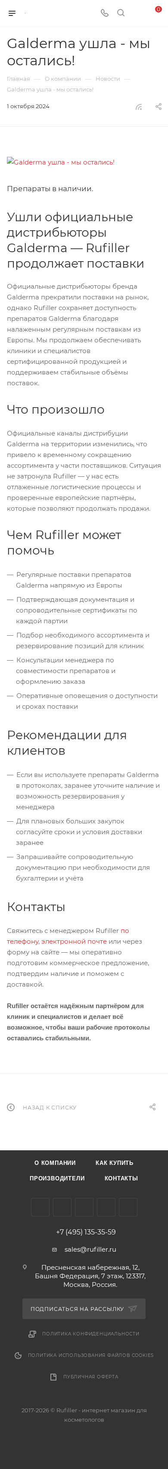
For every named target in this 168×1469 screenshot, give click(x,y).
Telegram (62, 1207)
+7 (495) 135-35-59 (86, 1232)
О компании (55, 1163)
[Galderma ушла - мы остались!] (84, 162)
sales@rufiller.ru (90, 1249)
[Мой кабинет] (137, 13)
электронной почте (74, 941)
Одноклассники (84, 1207)
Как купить (115, 1163)
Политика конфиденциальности (91, 1334)
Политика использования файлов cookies (91, 1355)
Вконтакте (40, 1207)
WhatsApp (128, 1207)
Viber (106, 1207)
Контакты (121, 1178)
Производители (57, 1178)
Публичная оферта (90, 1377)
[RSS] (139, 107)
